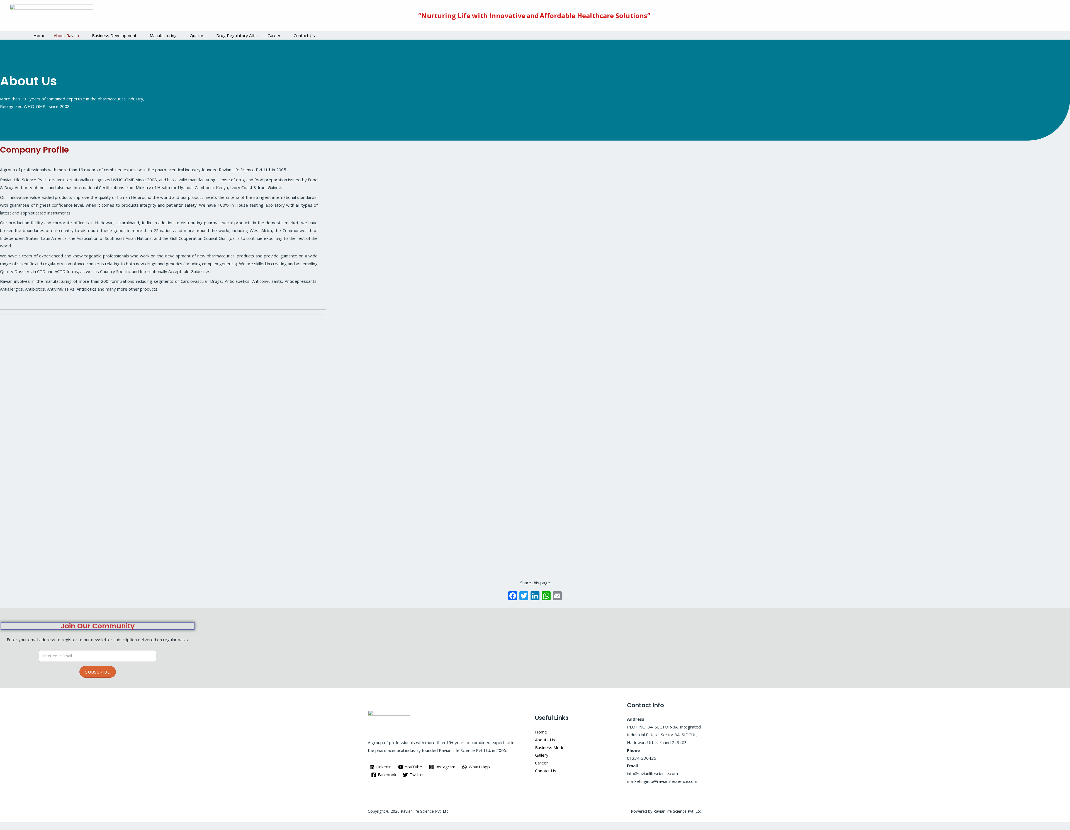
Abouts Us (545, 739)
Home (39, 35)
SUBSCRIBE (97, 672)
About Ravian (66, 35)
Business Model (550, 747)
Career (274, 35)
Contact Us (304, 35)
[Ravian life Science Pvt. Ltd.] (51, 15)
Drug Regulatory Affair (237, 35)
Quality (196, 35)
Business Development (114, 35)
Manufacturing (163, 35)
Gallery (541, 755)
